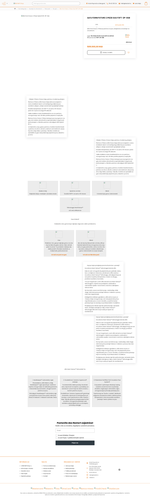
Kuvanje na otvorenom (35, 9)
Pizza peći (47, 9)
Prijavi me (75, 443)
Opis (96, 24)
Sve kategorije (22, 9)
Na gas (55, 9)
